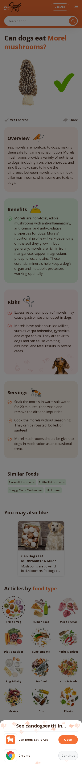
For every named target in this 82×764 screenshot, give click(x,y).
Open (68, 740)
